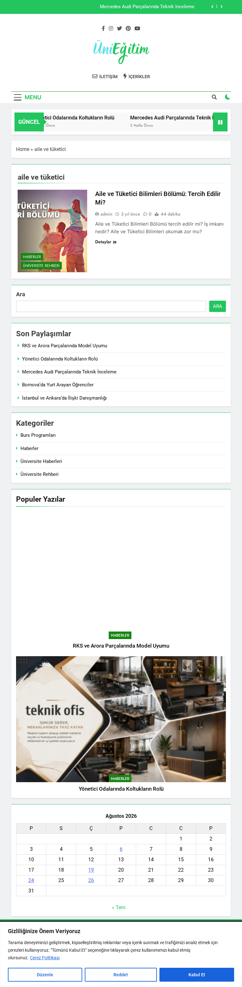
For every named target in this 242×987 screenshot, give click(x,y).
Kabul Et (196, 974)
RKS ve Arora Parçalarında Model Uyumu (64, 346)
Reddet (120, 974)
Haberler (32, 257)
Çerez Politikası (45, 957)
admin (106, 214)
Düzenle (45, 974)
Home (22, 149)
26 (91, 880)
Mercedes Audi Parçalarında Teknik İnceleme (147, 6)
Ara (20, 294)
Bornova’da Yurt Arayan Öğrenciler (58, 385)
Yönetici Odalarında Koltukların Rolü (63, 118)
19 (91, 870)
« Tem (118, 907)
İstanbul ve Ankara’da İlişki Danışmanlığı (64, 398)
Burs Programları (38, 435)
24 (31, 880)
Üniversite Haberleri (41, 461)
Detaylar (103, 242)
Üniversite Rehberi (41, 265)
